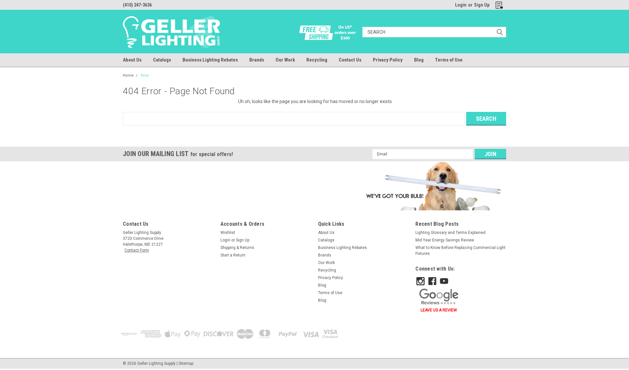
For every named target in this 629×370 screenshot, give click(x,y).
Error (145, 75)
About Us (132, 60)
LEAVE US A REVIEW (439, 310)
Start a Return (232, 255)
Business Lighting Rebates (210, 60)
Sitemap (186, 363)
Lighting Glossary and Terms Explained (450, 232)
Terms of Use (449, 60)
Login (461, 5)
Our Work (285, 60)
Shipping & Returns (237, 247)
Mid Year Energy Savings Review (444, 240)
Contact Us (350, 60)
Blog (419, 60)
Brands (256, 60)
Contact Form (136, 250)
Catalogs (162, 60)
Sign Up (481, 5)
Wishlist (227, 232)
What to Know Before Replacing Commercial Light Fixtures (460, 250)
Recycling (316, 60)
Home (128, 75)
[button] (432, 185)
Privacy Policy (388, 60)
